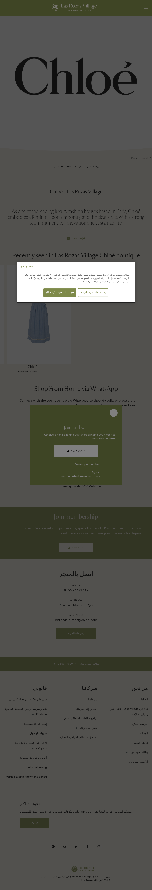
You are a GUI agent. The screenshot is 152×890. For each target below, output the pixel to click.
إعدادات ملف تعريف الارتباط (93, 292)
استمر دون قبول (27, 266)
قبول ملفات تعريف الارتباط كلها (60, 292)
